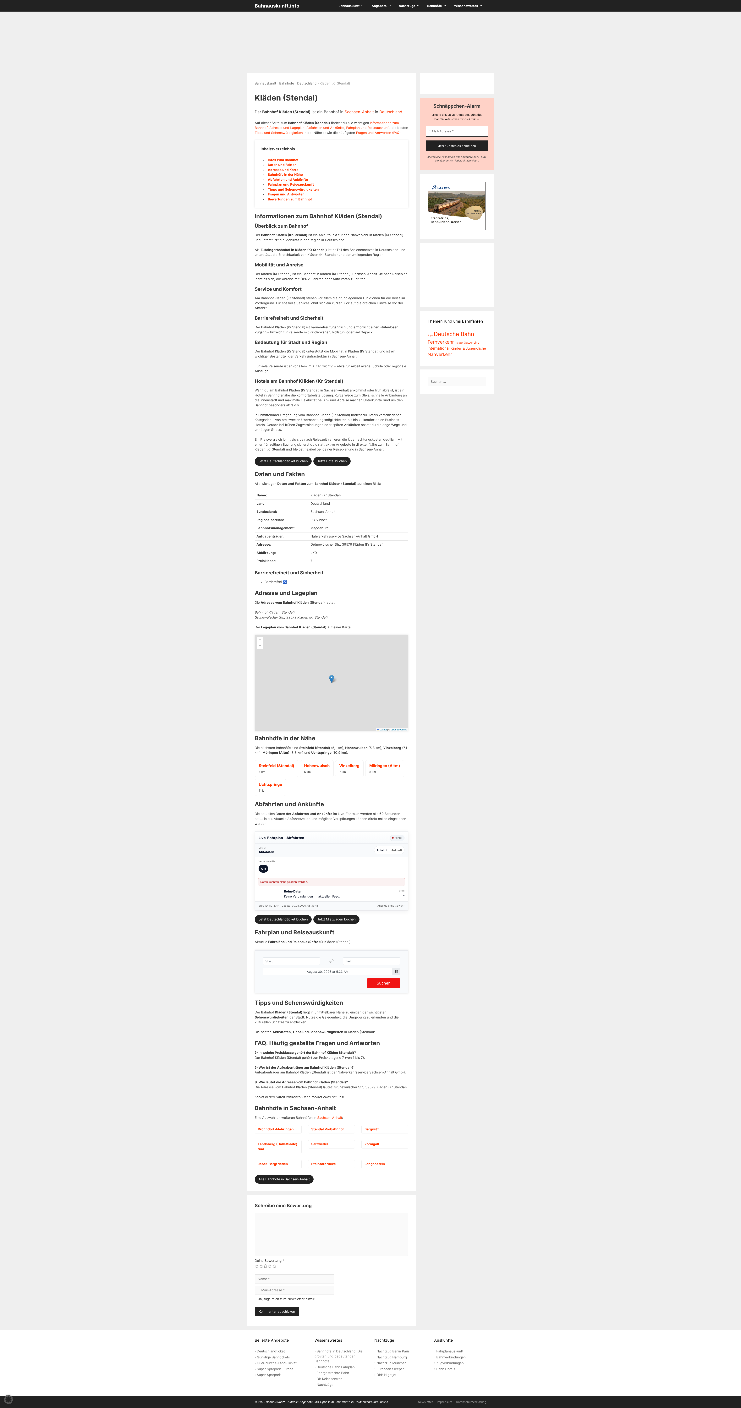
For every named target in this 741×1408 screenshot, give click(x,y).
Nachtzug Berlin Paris (393, 1351)
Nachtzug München (391, 1363)
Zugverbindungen (450, 1363)
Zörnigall (372, 1144)
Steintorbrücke (323, 1164)
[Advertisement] (370, 42)
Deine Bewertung (269, 1261)
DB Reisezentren (329, 1379)
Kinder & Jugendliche (468, 348)
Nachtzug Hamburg (391, 1357)
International (439, 348)
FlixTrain (459, 343)
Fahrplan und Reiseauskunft (368, 128)
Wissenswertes (466, 6)
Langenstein (375, 1164)
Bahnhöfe (434, 6)
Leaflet (383, 729)
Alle (263, 868)
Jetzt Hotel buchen (332, 461)
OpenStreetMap (399, 729)
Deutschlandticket (271, 1351)
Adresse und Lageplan (287, 128)
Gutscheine (471, 342)
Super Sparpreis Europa (275, 1369)
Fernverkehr (441, 342)
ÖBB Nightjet (386, 1375)
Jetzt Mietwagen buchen (336, 919)
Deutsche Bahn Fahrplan (336, 1367)
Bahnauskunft (349, 6)
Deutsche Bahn (454, 334)
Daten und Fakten (282, 165)
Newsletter (425, 1402)
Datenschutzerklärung (471, 1402)
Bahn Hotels (445, 1369)
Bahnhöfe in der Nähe (285, 175)
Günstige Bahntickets (273, 1357)
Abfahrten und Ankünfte (325, 128)
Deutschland (307, 83)
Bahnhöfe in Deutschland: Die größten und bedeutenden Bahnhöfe (339, 1356)
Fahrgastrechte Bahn (333, 1373)
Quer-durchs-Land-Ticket (277, 1363)
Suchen (384, 983)
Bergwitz (372, 1129)
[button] (331, 679)
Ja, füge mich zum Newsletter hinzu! (286, 1299)
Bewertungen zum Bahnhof (290, 199)
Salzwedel (319, 1144)
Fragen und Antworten (286, 194)
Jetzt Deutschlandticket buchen (283, 461)
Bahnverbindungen (451, 1357)
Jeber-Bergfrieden (273, 1164)
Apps (430, 335)
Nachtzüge (407, 6)
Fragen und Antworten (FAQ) (378, 133)
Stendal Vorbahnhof (327, 1129)
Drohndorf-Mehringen (276, 1129)
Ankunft (396, 850)
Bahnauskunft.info (277, 6)
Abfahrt (382, 850)
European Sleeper (390, 1369)
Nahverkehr (440, 354)
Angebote (379, 6)
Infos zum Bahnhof (283, 160)
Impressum (444, 1402)
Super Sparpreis (269, 1375)
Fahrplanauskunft (449, 1351)
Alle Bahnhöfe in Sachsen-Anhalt (284, 1179)
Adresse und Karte (283, 170)
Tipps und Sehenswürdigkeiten (279, 133)
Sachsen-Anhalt (359, 112)
